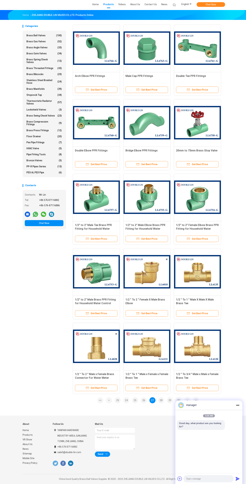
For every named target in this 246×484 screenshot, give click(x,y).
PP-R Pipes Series (44, 166)
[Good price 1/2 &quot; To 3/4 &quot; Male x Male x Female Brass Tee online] (197, 346)
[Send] (237, 478)
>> (196, 400)
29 (170, 400)
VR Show (27, 439)
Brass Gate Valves (44, 53)
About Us (27, 444)
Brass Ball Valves (44, 35)
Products (28, 435)
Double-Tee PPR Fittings (191, 76)
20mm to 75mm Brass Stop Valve (196, 150)
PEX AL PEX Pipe (44, 172)
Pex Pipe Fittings (44, 142)
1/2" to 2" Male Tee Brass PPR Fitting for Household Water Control (93, 228)
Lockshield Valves (44, 109)
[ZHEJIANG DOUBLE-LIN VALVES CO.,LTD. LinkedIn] (70, 463)
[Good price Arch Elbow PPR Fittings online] (96, 48)
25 (135, 400)
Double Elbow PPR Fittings (91, 150)
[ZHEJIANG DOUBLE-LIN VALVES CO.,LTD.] (35, 5)
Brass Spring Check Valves (44, 61)
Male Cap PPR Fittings (139, 76)
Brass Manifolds (44, 89)
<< (100, 400)
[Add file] (179, 478)
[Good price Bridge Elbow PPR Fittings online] (147, 122)
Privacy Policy (30, 463)
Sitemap (27, 453)
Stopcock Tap (44, 95)
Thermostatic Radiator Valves (44, 102)
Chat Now (211, 4)
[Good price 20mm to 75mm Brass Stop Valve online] (197, 122)
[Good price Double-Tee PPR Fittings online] (197, 48)
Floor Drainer (44, 136)
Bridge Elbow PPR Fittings (142, 150)
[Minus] (238, 405)
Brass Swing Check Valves (44, 115)
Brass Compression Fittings (44, 123)
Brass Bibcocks (44, 74)
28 (161, 400)
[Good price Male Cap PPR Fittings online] (147, 48)
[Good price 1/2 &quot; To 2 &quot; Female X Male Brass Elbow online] (147, 271)
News (26, 449)
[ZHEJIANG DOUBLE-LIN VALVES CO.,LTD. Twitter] (55, 463)
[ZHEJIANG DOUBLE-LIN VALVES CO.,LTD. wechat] (43, 214)
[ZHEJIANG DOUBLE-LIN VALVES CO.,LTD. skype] (51, 214)
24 (126, 400)
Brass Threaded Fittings (44, 68)
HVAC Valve (44, 148)
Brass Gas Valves (44, 41)
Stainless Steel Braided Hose (44, 81)
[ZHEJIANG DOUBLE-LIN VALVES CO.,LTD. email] (27, 214)
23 (117, 400)
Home (26, 430)
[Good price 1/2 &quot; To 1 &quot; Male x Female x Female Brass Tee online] (147, 346)
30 (178, 400)
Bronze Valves (44, 160)
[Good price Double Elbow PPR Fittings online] (96, 122)
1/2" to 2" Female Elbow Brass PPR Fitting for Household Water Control (197, 228)
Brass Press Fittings (44, 130)
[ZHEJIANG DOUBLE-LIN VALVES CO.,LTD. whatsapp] (35, 214)
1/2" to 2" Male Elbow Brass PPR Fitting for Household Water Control (145, 228)
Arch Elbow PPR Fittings (90, 76)
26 (143, 400)
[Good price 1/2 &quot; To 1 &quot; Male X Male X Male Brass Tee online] (197, 271)
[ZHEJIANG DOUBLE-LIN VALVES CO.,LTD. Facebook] (63, 463)
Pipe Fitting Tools (44, 154)
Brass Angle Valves (44, 47)
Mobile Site (28, 458)
